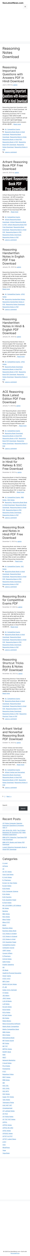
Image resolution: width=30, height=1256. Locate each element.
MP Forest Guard (8, 1040)
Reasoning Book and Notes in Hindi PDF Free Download (13, 532)
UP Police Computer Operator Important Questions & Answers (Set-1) (13, 825)
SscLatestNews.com (12, 3)
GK (3, 967)
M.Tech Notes (7, 1015)
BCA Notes (6, 917)
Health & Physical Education (11, 973)
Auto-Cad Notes (8, 874)
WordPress (6, 1147)
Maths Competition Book (10, 1029)
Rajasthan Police (8, 1074)
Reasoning (8, 502)
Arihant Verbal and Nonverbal (15, 772)
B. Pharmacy (6, 880)
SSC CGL (5, 1085)
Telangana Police (8, 1102)
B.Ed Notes (6, 888)
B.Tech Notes (6, 902)
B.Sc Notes (6, 894)
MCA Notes (6, 1035)
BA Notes (5, 908)
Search (4, 805)
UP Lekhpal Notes (8, 1111)
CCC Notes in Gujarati (9, 936)
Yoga (4, 1150)
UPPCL (4, 1122)
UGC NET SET (7, 1105)
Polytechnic (6, 1069)
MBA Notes (6, 1032)
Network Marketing (8, 1060)
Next (8, 796)
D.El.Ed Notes (7, 959)
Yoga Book (6, 1153)
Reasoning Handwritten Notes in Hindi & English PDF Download (13, 326)
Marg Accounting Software (11, 1024)
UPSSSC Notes (7, 1133)
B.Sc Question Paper (9, 900)
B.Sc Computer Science (10, 891)
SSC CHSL (6, 1088)
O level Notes (7, 1063)
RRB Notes (6, 1080)
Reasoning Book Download (14, 367)
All (5, 129)
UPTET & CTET (7, 1136)
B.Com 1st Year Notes (9, 883)
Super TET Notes (8, 1097)
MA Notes (5, 1018)
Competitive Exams (13, 129)
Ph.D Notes (6, 1066)
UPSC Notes (6, 1130)
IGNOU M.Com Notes (9, 984)
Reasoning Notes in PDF (10, 237)
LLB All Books (7, 1001)
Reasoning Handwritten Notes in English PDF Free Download (13, 256)
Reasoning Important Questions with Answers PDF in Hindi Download (13, 74)
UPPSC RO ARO (7, 1128)
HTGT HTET (6, 978)
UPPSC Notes (7, 1125)
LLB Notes (6, 1004)
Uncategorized (7, 1108)
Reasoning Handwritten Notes (15, 299)
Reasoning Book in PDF (10, 142)
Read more (17, 124)
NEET (4, 1057)
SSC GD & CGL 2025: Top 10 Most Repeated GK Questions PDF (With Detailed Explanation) (14, 832)
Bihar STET (6, 922)
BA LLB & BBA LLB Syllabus (11, 905)
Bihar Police (6, 919)
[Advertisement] (15, 26)
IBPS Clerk (5, 981)
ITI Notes (5, 993)
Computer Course (8, 948)
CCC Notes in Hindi (8, 939)
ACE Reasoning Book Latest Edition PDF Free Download (13, 397)
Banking (5, 911)
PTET (4, 1071)
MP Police (5, 1043)
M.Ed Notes (6, 1009)
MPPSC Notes (7, 1049)
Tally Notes (6, 1100)
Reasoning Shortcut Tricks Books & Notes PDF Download (13, 665)
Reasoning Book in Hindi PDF (12, 139)
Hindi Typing (6, 976)
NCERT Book (6, 1052)
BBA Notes (6, 914)
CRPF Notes (6, 950)
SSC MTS (5, 1091)
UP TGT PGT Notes (8, 1119)
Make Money (6, 1021)
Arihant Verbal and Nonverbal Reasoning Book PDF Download (13, 734)
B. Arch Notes (7, 877)
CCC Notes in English (9, 933)
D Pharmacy (6, 956)
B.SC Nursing (6, 897)
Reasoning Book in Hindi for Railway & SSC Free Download (13, 463)
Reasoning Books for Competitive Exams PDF (14, 600)
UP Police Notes (7, 1116)
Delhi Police (6, 962)
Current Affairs (7, 953)
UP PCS (5, 1114)
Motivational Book (8, 1038)
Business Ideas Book (9, 931)
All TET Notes (7, 872)
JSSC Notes (6, 998)
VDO (4, 1145)
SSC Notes (11, 500)
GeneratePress (15, 1253)
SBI (3, 1083)
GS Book (5, 970)
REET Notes (6, 1077)
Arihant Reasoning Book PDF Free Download (14, 165)
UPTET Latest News (9, 1139)
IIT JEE (4, 987)
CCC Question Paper (9, 942)
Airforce (5, 866)
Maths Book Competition (10, 1026)
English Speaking (8, 964)
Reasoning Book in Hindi (18, 137)
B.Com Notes (6, 886)
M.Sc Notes (6, 1012)
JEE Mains (5, 995)
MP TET (5, 1046)
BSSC (4, 925)
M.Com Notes (7, 1007)
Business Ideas (7, 928)
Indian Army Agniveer (9, 990)
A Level (5, 863)
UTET (4, 1142)
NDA (4, 1054)
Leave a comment (11, 152)
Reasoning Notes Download (11, 235)
